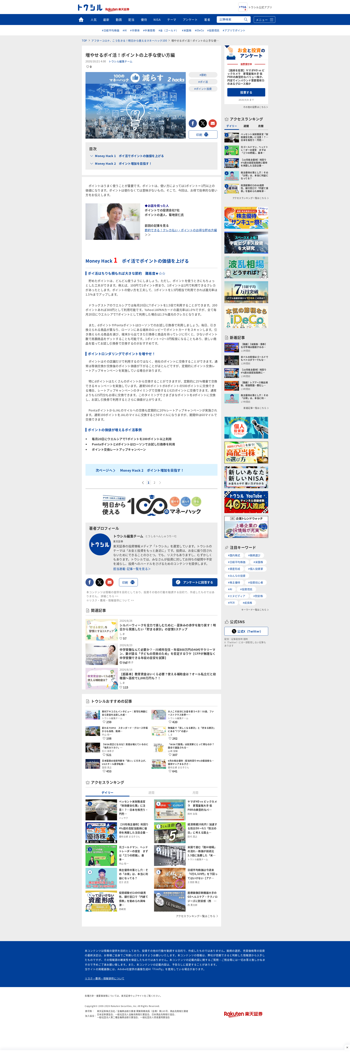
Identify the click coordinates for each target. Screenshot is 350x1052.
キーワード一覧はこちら (254, 609)
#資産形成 (234, 569)
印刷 (199, 134)
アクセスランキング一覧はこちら (195, 915)
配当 (131, 19)
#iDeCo (199, 30)
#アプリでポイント (234, 30)
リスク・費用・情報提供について (105, 978)
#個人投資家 (255, 569)
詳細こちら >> (109, 596)
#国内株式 (234, 555)
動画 (119, 19)
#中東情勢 (149, 30)
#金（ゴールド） (169, 30)
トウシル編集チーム (121, 61)
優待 (144, 19)
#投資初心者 (255, 582)
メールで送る (213, 123)
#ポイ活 (203, 82)
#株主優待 (234, 582)
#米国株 (186, 30)
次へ (160, 482)
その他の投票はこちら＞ (255, 107)
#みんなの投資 (237, 575)
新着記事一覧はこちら (255, 408)
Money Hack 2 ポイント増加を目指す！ (123, 163)
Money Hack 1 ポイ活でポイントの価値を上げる (129, 156)
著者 (207, 19)
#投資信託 (213, 30)
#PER (231, 602)
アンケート (190, 19)
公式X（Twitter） (250, 631)
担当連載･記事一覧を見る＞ (132, 568)
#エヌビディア (236, 596)
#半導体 (135, 30)
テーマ (171, 19)
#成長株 (247, 602)
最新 (106, 19)
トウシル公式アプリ (260, 7)
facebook (193, 123)
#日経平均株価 (110, 30)
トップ (81, 19)
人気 (94, 19)
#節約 (203, 75)
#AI (125, 30)
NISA (157, 19)
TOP (84, 40)
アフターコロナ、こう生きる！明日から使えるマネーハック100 (129, 40)
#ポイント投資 (203, 88)
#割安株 (258, 596)
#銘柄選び (254, 555)
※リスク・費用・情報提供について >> (110, 600)
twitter (203, 123)
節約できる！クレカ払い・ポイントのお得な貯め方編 (181, 230)
